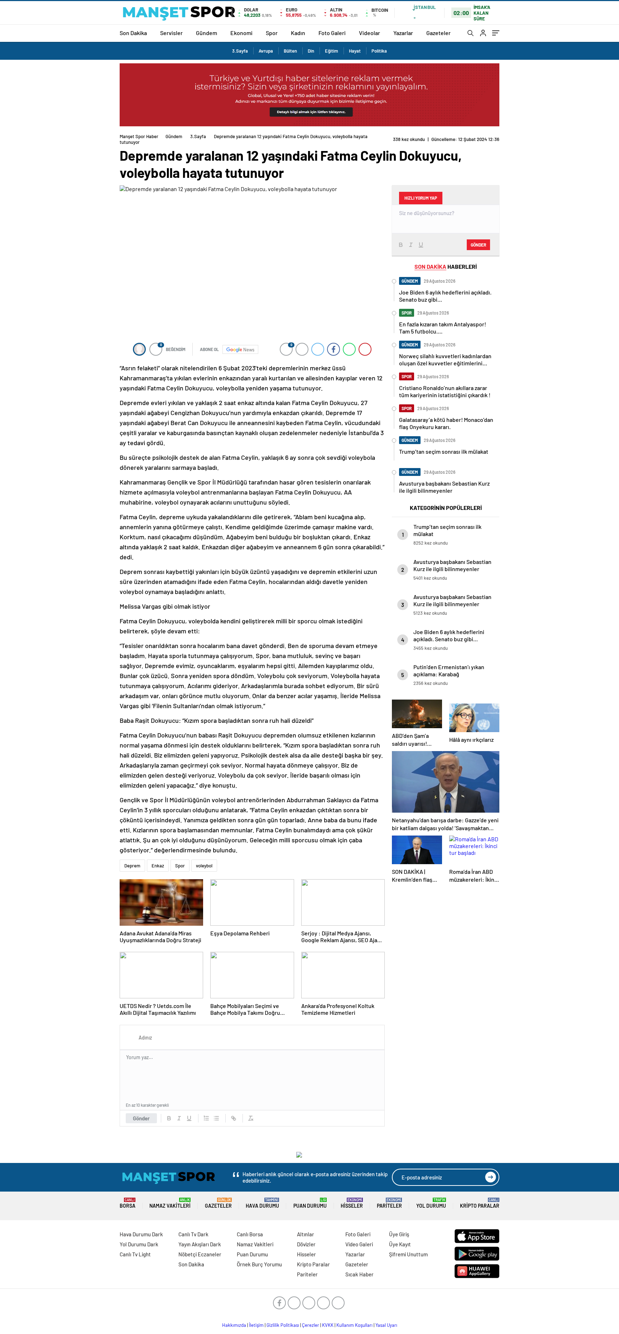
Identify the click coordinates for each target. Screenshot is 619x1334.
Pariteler (389, 1203)
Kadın (298, 32)
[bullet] (216, 1118)
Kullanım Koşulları (354, 1325)
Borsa (127, 1203)
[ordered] (206, 1118)
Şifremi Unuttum (408, 1254)
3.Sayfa (240, 51)
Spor (272, 32)
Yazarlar (403, 32)
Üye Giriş (399, 1234)
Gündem (206, 32)
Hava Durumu (262, 1203)
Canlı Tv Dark (193, 1234)
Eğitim (331, 51)
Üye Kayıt (400, 1244)
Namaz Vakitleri (170, 1203)
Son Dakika (133, 32)
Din (311, 51)
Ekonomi (241, 32)
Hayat (355, 51)
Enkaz (158, 865)
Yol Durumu (431, 1203)
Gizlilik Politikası (283, 1325)
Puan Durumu (310, 1203)
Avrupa (266, 51)
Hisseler (352, 1203)
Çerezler (310, 1325)
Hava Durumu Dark (141, 1234)
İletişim (256, 1325)
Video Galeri (359, 1244)
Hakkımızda (234, 1325)
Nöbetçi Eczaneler (199, 1254)
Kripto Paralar (479, 1203)
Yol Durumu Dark (139, 1244)
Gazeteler (438, 32)
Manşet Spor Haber (139, 136)
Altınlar (305, 1234)
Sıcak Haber (359, 1274)
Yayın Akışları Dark (199, 1244)
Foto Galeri (332, 32)
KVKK (328, 1325)
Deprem (132, 865)
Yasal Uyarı (386, 1325)
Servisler (171, 32)
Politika (379, 51)
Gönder (141, 1118)
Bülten (290, 51)
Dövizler (306, 1244)
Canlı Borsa (250, 1234)
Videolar (369, 32)
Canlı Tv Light (135, 1254)
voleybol (204, 865)
